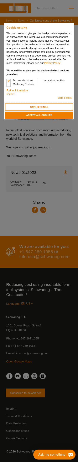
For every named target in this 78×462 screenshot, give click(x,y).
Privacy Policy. (52, 63)
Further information (17, 90)
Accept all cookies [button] (39, 115)
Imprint (10, 94)
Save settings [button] (39, 107)
